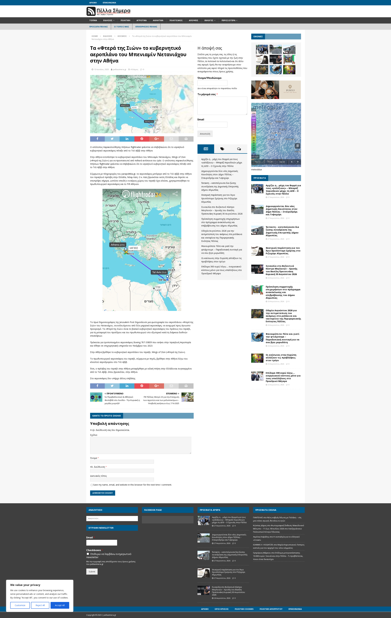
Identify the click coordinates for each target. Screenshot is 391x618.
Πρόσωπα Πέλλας (98, 26)
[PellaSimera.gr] (108, 15)
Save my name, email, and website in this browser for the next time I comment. (132, 484)
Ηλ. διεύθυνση (98, 466)
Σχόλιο (93, 434)
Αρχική (93, 2)
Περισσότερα (228, 20)
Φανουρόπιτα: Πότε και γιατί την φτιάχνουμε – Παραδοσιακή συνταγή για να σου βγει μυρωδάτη (221, 249)
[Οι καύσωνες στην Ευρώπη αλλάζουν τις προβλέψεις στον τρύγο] (289, 69)
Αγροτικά (142, 20)
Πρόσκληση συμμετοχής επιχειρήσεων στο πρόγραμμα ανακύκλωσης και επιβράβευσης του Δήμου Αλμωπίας (220, 222)
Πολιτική (125, 20)
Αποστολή (205, 133)
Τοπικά (93, 20)
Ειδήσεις (107, 20)
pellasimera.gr (119, 69)
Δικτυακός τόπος (98, 475)
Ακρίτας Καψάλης (261, 536)
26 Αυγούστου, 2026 (276, 278)
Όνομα (94, 458)
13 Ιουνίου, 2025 (101, 69)
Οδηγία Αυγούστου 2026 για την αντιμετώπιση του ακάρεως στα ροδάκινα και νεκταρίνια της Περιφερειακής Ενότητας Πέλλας (283, 316)
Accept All (60, 605)
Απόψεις (193, 20)
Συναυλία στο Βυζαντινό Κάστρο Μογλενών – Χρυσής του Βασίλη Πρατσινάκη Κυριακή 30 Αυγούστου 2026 (222, 210)
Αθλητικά (158, 20)
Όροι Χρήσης (222, 609)
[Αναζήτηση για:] (112, 518)
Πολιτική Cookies (244, 609)
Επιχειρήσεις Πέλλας (146, 26)
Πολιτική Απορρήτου (271, 609)
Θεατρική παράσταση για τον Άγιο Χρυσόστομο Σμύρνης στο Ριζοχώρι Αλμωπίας (219, 198)
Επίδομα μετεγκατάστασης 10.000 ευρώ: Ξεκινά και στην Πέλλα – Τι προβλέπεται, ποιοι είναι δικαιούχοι (278, 556)
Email (200, 119)
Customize (20, 605)
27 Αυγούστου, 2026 (276, 197)
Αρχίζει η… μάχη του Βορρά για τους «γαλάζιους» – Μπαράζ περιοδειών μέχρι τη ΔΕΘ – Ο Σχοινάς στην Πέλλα (221, 162)
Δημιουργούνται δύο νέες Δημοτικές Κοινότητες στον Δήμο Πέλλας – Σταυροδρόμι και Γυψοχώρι (219, 174)
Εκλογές (209, 20)
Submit (92, 571)
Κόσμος (134, 69)
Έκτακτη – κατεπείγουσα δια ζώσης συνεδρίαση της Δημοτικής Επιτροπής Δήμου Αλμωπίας (220, 186)
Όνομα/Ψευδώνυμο (209, 78)
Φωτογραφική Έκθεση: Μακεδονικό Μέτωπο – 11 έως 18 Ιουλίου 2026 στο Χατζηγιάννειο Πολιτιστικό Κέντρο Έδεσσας (278, 528)
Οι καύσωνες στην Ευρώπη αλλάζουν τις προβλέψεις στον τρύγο (281, 357)
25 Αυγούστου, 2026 (276, 364)
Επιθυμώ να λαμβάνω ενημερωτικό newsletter (108, 555)
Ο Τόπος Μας (121, 26)
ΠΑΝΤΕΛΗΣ (258, 517)
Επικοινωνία (109, 2)
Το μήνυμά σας (207, 94)
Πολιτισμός (176, 20)
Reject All (40, 605)
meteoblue (256, 169)
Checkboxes (94, 550)
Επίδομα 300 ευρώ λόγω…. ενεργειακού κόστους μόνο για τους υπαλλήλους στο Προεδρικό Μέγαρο (221, 270)
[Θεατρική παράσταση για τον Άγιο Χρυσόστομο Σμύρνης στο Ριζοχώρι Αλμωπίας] (262, 59)
